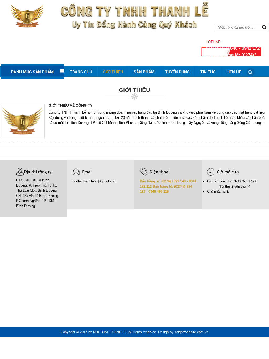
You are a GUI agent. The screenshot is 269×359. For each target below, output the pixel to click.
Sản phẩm (144, 71)
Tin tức (208, 71)
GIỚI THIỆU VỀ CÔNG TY (70, 105)
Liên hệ (233, 71)
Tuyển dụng (177, 71)
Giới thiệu (113, 71)
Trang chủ (81, 71)
